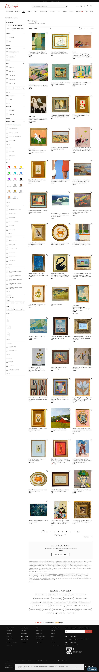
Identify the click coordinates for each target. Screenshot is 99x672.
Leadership (53, 633)
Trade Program (24, 633)
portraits (55, 574)
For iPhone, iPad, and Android (71, 644)
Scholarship (53, 642)
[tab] (15, 37)
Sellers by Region (39, 639)
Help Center (9, 630)
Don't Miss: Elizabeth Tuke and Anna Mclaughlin (49, 1)
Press (52, 639)
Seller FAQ (23, 642)
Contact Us (9, 633)
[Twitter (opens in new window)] (93, 666)
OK (76, 667)
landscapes (61, 574)
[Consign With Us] (84, 6)
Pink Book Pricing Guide (12, 642)
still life (51, 574)
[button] (87, 6)
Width (7, 306)
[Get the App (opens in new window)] (69, 650)
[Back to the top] (96, 664)
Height (8, 300)
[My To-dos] (81, 6)
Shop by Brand (39, 633)
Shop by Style (39, 630)
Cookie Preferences (22, 668)
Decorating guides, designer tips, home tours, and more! (77, 639)
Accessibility (9, 645)
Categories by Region (40, 636)
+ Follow (15, 25)
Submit (88, 631)
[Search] (66, 6)
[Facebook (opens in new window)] (85, 666)
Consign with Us (24, 639)
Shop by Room (39, 642)
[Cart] (90, 6)
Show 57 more (9, 233)
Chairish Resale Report (55, 645)
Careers (52, 636)
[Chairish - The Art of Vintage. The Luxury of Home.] (11, 6)
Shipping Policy (10, 639)
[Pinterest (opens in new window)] (89, 666)
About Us (53, 630)
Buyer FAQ (23, 630)
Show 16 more (9, 264)
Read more (31, 581)
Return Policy (9, 636)
